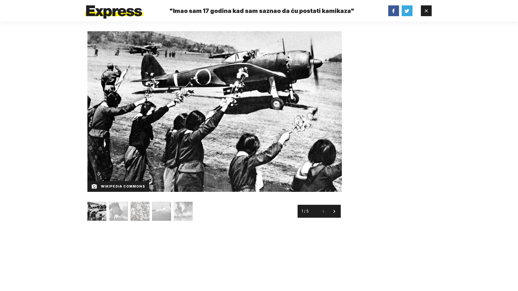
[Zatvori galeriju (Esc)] (426, 10)
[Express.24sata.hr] (114, 9)
